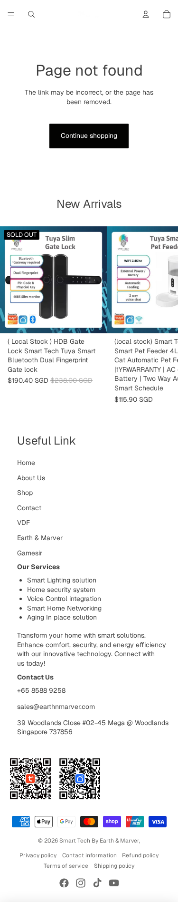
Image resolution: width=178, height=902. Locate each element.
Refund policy (140, 855)
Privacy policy (37, 855)
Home (26, 462)
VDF (23, 522)
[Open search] (31, 14)
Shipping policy (114, 866)
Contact (29, 508)
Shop (25, 492)
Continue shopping (89, 135)
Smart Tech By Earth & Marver (99, 840)
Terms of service (66, 866)
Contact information (89, 855)
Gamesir (29, 553)
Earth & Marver (40, 537)
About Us (31, 478)
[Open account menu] (145, 14)
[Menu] (11, 14)
